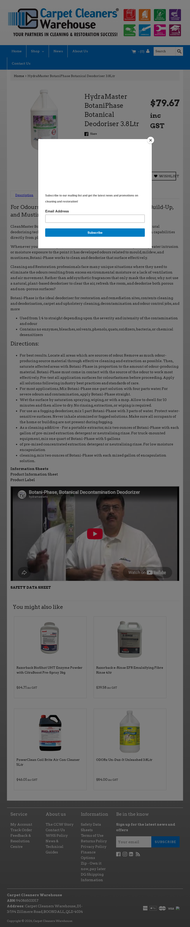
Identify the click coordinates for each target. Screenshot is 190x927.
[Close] (150, 140)
